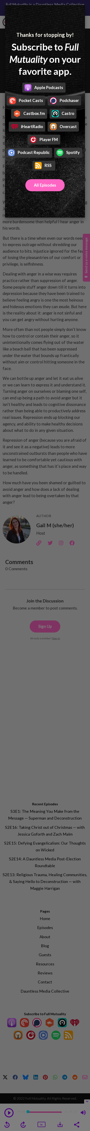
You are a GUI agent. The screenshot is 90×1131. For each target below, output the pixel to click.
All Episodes (45, 185)
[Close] (80, 9)
